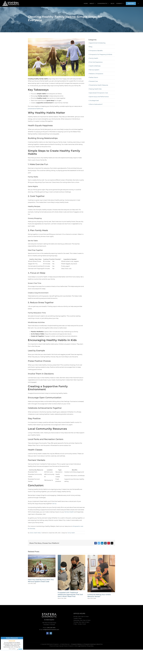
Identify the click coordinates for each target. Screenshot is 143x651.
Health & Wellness (94, 66)
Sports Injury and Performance (99, 96)
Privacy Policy (90, 646)
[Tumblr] (105, 543)
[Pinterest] (108, 543)
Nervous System (94, 70)
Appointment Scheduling (97, 43)
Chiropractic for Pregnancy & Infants (100, 54)
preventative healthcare (35, 108)
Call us (54, 503)
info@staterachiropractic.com (51, 629)
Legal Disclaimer (82, 646)
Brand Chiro (100, 644)
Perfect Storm (93, 77)
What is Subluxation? (96, 104)
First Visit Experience (95, 62)
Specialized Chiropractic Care (98, 93)
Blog (90, 46)
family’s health (69, 512)
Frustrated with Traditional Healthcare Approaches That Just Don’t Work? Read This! (70, 594)
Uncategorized (94, 100)
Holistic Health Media (35, 532)
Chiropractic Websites (76, 644)
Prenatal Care (93, 81)
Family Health (71, 532)
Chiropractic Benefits (96, 50)
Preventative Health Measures (98, 85)
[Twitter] (98, 543)
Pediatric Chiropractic (96, 73)
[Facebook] (95, 543)
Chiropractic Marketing (89, 644)
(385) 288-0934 (51, 627)
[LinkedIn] (102, 543)
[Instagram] (51, 633)
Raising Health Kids (95, 89)
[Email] (112, 543)
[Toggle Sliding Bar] (138, 3)
